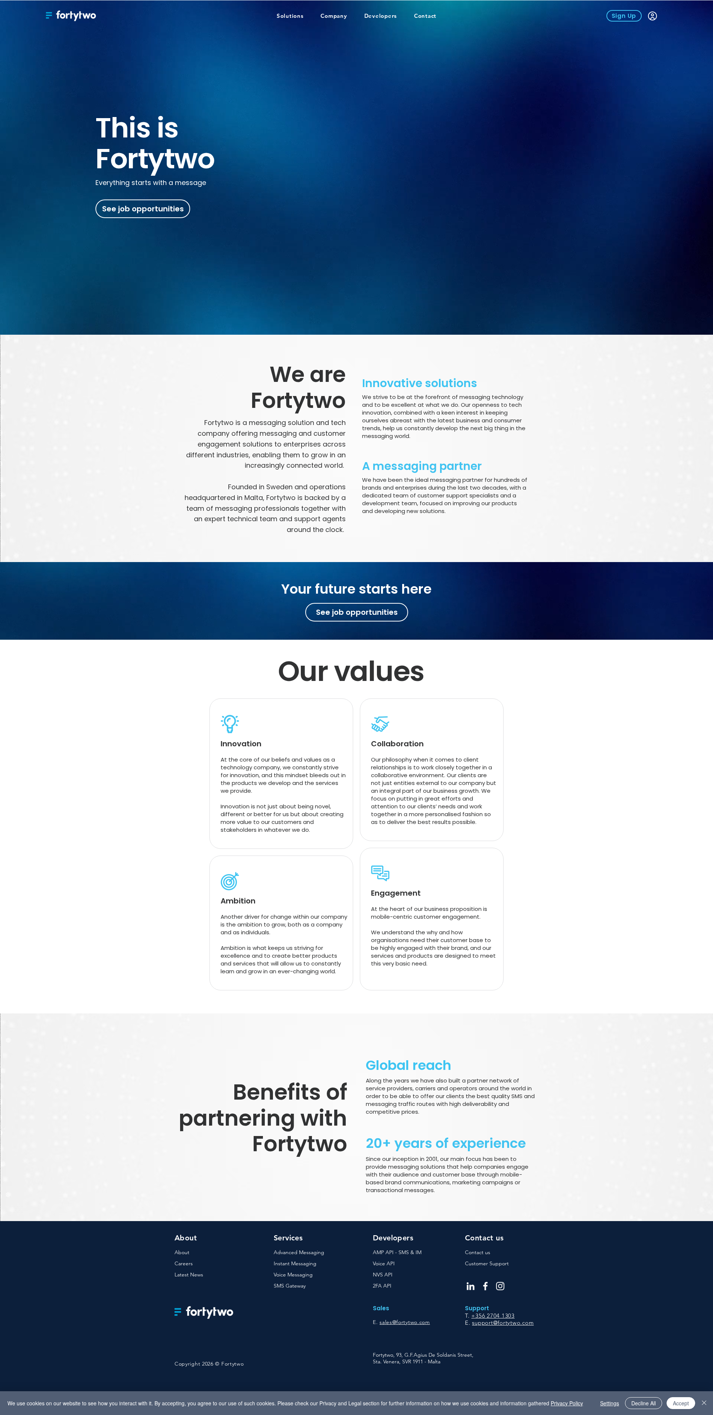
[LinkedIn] (470, 1286)
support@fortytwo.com (503, 1322)
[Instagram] (500, 1286)
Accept (681, 1403)
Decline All (643, 1403)
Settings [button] (609, 1403)
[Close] (704, 1403)
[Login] (652, 16)
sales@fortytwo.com (405, 1322)
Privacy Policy (567, 1403)
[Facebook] (485, 1286)
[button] (290, 16)
